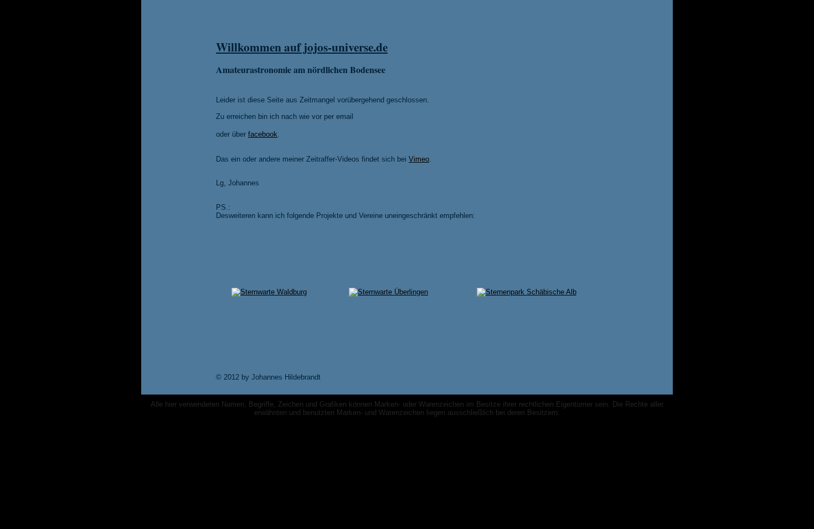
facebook (262, 134)
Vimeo (419, 159)
